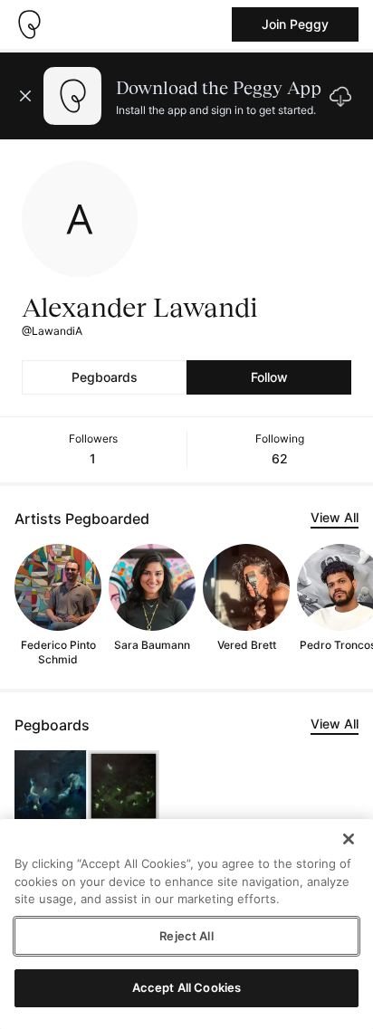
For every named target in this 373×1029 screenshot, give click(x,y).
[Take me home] (28, 24)
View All (335, 517)
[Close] (348, 839)
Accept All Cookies (186, 987)
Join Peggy (295, 24)
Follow (269, 377)
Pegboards (105, 377)
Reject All (186, 936)
